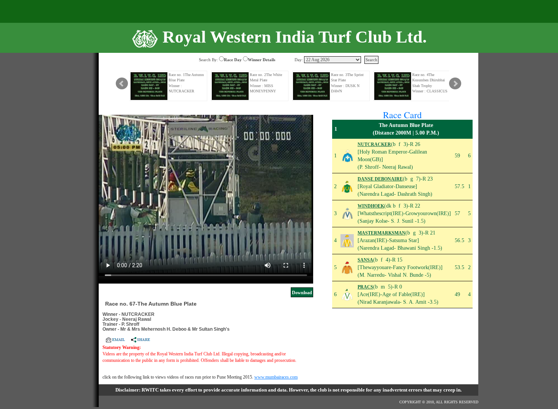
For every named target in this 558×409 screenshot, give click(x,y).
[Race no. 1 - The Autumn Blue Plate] (149, 86)
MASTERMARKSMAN (381, 233)
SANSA (365, 260)
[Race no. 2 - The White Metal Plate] (230, 86)
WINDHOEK (371, 206)
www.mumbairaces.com (276, 377)
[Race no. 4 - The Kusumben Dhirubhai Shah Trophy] (392, 86)
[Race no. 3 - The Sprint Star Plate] (311, 86)
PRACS (365, 287)
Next (455, 84)
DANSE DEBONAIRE (380, 179)
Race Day (233, 59)
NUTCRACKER (374, 144)
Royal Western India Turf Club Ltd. (294, 36)
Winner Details (261, 59)
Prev (122, 84)
